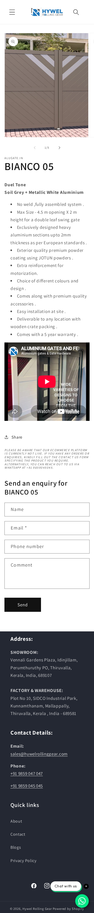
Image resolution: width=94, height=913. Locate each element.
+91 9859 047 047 (26, 773)
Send (22, 605)
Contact (17, 834)
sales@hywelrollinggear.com (39, 754)
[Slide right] (59, 147)
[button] (12, 12)
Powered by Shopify (68, 908)
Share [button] (16, 437)
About (16, 821)
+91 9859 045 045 (26, 786)
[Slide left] (34, 147)
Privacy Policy (23, 860)
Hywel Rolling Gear (37, 908)
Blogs (15, 847)
